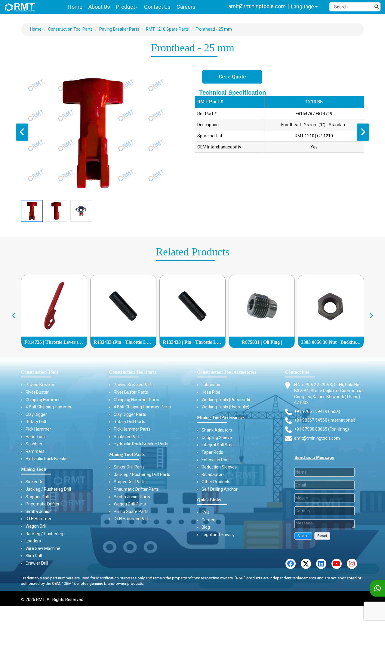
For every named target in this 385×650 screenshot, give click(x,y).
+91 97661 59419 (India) (317, 411)
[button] (303, 536)
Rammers (35, 451)
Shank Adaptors (217, 430)
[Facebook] (290, 564)
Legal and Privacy (218, 534)
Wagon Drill (36, 526)
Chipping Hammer (43, 399)
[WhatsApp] (377, 588)
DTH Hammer (38, 518)
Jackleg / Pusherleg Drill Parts (142, 474)
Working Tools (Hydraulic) (225, 406)
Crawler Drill (37, 563)
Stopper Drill (37, 496)
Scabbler (34, 443)
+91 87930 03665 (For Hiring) (321, 429)
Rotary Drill (36, 421)
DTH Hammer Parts (132, 518)
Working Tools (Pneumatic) (227, 399)
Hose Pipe (211, 392)
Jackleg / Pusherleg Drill (48, 489)
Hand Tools (36, 436)
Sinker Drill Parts (129, 467)
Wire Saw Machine (43, 548)
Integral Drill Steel (218, 444)
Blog (206, 527)
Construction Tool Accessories (226, 372)
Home (36, 29)
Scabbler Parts (128, 436)
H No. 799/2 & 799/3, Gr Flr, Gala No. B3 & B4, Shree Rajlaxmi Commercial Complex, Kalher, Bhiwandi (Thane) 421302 (328, 393)
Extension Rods (216, 459)
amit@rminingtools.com (257, 6)
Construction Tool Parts (70, 29)
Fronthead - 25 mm (214, 29)
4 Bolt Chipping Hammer (49, 406)
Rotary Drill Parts (129, 421)
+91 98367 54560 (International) (324, 420)
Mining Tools (34, 469)
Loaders (33, 541)
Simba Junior (38, 511)
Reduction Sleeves (219, 467)
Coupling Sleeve (217, 437)
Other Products (216, 481)
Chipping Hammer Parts (136, 399)
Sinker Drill (35, 481)
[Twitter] (306, 564)
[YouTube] (336, 564)
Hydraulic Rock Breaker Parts (141, 443)
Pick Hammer (38, 429)
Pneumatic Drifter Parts (136, 489)
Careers (209, 519)
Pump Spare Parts (131, 511)
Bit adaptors (213, 474)
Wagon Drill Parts (130, 504)
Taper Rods (212, 452)
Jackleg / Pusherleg (44, 533)
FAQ (205, 512)
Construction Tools (39, 372)
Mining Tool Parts (127, 454)
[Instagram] (352, 564)
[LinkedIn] (321, 564)
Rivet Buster (37, 392)
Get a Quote (232, 77)
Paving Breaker (40, 384)
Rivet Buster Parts (131, 392)
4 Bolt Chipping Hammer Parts (142, 406)
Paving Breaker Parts (119, 29)
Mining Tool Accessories (221, 417)
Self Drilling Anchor (220, 489)
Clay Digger (36, 414)
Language (303, 6)
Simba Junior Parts (132, 496)
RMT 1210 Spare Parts (167, 29)
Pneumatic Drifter (43, 504)
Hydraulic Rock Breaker (47, 458)
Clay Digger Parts (130, 414)
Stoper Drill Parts (130, 481)
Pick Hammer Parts (132, 429)
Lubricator (211, 384)
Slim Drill (34, 555)
